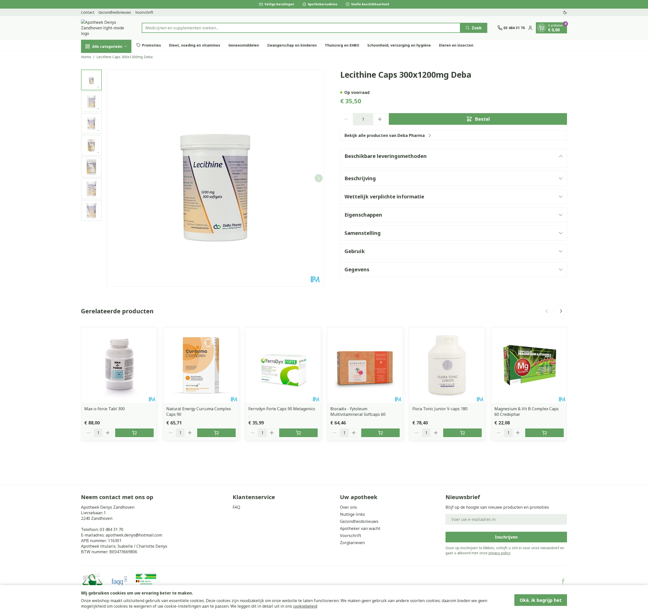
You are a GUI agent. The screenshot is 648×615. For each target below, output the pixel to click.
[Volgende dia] (561, 311)
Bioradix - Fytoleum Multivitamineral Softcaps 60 (358, 411)
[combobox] (301, 28)
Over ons (348, 507)
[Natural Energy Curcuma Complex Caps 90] (201, 365)
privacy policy (499, 552)
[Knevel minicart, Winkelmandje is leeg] (541, 27)
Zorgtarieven (352, 542)
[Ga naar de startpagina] (106, 27)
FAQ (236, 507)
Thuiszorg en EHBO (342, 45)
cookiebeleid (305, 606)
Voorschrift (144, 12)
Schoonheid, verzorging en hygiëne (399, 45)
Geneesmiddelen (243, 45)
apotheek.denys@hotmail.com (134, 535)
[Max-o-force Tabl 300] (119, 365)
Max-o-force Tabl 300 (104, 409)
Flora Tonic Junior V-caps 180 (440, 409)
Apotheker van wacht (360, 528)
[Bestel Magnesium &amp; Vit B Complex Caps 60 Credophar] (544, 432)
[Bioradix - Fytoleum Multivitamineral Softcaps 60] (365, 365)
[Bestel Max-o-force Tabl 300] (134, 432)
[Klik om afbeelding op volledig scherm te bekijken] (215, 178)
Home (86, 56)
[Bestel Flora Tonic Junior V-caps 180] (462, 432)
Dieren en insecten (456, 45)
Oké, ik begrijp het (541, 600)
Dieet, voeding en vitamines (194, 45)
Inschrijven (506, 537)
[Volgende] (319, 178)
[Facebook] (563, 581)
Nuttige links (352, 514)
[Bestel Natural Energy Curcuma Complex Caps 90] (216, 432)
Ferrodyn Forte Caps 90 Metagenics (281, 409)
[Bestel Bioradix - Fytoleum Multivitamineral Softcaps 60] (380, 432)
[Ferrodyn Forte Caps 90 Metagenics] (283, 365)
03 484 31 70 (111, 529)
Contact (87, 12)
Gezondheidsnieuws (114, 12)
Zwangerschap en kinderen (292, 45)
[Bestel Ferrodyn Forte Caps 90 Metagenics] (298, 432)
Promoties (151, 45)
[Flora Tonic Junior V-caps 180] (447, 365)
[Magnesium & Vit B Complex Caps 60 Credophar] (529, 365)
